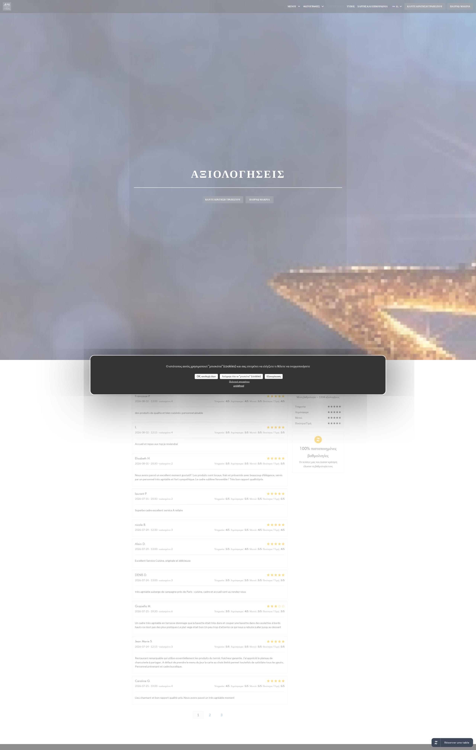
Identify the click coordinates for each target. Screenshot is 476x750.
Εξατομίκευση (274, 376)
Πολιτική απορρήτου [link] (239, 381)
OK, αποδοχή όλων (206, 376)
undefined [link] (238, 385)
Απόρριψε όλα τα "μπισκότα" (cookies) (241, 376)
